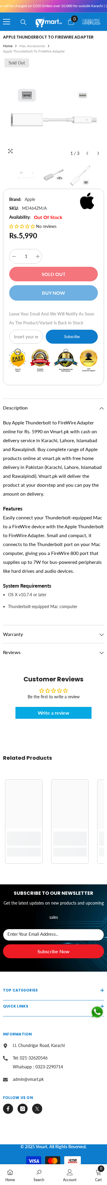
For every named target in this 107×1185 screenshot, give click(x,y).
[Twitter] (37, 1109)
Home (7, 46)
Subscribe (72, 336)
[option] (53, 108)
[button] (87, 153)
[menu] (6, 21)
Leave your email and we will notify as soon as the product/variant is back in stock (51, 318)
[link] (24, 839)
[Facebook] (8, 1109)
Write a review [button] (53, 713)
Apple (30, 199)
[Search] (23, 22)
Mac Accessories (32, 46)
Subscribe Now (53, 951)
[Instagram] (23, 1109)
